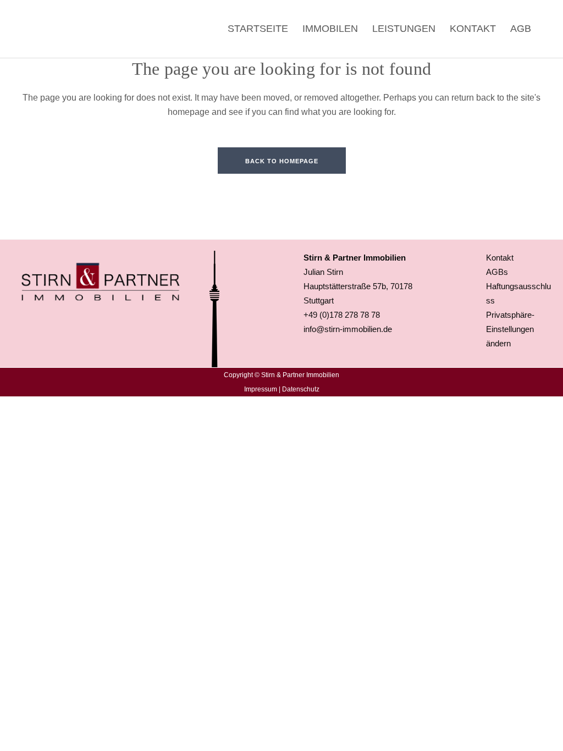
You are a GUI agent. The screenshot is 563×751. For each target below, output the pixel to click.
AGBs (497, 272)
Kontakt (500, 257)
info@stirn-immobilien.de (347, 329)
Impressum (260, 389)
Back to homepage (281, 161)
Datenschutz (300, 389)
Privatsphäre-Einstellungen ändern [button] (510, 329)
